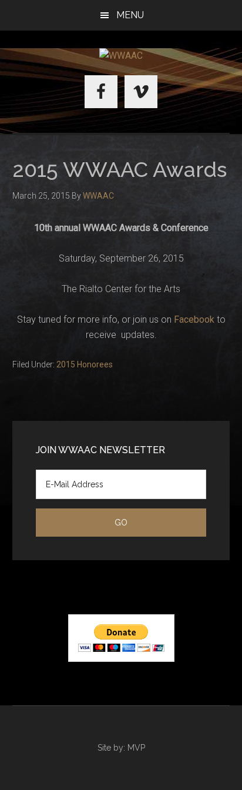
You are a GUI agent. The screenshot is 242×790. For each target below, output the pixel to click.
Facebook (194, 319)
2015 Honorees (84, 364)
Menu (130, 15)
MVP (136, 747)
